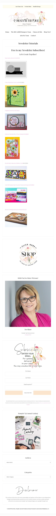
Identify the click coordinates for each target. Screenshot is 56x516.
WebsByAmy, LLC (45, 508)
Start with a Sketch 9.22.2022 (12, 58)
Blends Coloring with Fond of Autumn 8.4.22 (15, 209)
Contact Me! (28, 334)
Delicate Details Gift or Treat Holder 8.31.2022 (17, 134)
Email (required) (28, 384)
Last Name (28, 377)
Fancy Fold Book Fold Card (12, 82)
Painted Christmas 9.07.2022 (12, 110)
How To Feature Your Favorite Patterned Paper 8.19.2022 (19, 185)
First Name (28, 371)
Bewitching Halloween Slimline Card (14, 163)
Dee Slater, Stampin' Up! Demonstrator (28, 19)
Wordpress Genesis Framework (29, 508)
